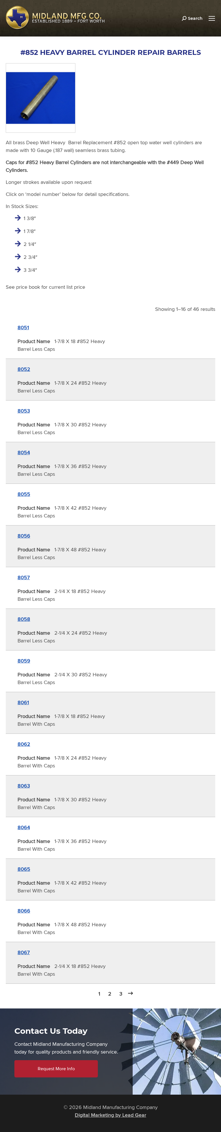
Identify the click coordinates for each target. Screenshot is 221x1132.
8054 (24, 452)
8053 (24, 411)
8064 (24, 827)
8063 (24, 786)
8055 (24, 494)
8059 (24, 661)
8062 (24, 744)
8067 (24, 952)
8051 (23, 327)
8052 (24, 369)
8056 (24, 536)
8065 (24, 869)
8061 (23, 702)
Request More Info (56, 1068)
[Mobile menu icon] (211, 18)
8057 (24, 577)
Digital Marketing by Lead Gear (110, 1115)
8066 (24, 911)
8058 (24, 619)
